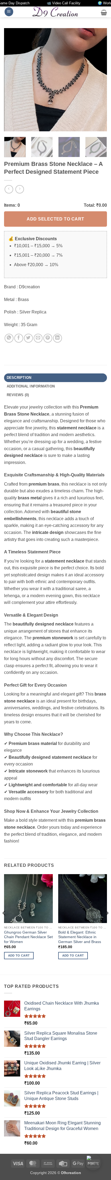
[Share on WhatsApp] (9, 338)
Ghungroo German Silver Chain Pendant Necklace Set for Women (28, 937)
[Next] (98, 79)
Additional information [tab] (31, 386)
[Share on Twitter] (28, 338)
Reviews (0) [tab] (18, 395)
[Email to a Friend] (38, 338)
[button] (9, 11)
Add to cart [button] (19, 955)
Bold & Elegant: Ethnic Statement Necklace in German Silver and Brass (79, 937)
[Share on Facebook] (18, 338)
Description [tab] (19, 378)
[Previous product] (19, 189)
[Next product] (9, 189)
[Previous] (13, 79)
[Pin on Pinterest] (47, 338)
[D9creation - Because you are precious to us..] (55, 11)
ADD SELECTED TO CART (55, 219)
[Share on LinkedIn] (57, 338)
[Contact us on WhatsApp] (93, 1162)
